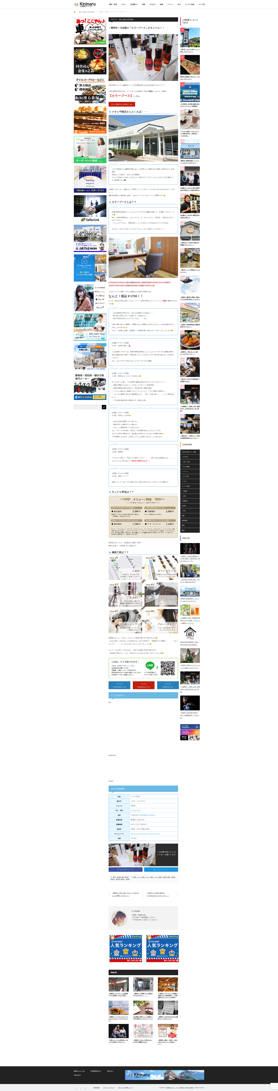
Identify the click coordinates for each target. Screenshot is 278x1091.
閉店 (183, 525)
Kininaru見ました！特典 (189, 452)
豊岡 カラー (146, 877)
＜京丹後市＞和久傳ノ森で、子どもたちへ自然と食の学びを (190, 581)
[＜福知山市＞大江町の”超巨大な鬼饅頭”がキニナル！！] (190, 230)
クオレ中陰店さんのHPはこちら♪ (122, 104)
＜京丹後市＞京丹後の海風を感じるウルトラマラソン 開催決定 (190, 105)
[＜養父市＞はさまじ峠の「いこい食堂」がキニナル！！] (190, 37)
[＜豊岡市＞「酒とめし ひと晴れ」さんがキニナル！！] (190, 340)
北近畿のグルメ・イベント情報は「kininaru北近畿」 (180, 1087)
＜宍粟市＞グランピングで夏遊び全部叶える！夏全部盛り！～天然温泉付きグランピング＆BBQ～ (167, 995)
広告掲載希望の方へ (96, 1071)
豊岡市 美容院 (125, 879)
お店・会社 (186, 462)
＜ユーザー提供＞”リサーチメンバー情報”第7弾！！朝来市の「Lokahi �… (189, 134)
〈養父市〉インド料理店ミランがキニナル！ (190, 271)
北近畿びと (134, 4)
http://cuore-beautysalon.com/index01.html (145, 834)
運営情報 (184, 520)
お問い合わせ (77, 1075)
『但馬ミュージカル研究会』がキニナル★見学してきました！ (118, 1041)
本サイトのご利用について (125, 1087)
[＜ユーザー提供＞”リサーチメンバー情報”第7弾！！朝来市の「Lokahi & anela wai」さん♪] (190, 119)
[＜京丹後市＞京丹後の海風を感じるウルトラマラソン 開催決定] (190, 92)
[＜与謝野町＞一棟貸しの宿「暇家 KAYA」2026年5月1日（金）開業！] (190, 394)
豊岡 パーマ (154, 877)
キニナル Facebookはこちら (119, 685)
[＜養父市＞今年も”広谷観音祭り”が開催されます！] (190, 367)
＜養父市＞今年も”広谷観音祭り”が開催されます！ (190, 380)
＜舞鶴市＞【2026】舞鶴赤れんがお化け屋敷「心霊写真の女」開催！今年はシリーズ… (190, 559)
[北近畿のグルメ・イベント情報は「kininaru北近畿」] (85, 4)
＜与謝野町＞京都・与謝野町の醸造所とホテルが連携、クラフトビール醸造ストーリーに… (190, 620)
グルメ (123, 4)
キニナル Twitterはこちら (168, 685)
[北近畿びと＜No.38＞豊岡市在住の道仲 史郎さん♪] (190, 203)
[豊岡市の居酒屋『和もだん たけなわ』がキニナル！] (190, 65)
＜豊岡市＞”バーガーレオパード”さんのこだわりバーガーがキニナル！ (118, 1019)
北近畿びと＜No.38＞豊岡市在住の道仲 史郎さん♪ (189, 216)
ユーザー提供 (189, 4)
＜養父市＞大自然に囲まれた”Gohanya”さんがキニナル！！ (158, 894)
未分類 (184, 506)
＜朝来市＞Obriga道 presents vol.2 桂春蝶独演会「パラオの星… (189, 715)
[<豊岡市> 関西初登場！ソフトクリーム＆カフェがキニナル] (190, 149)
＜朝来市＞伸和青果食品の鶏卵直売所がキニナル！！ (190, 326)
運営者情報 (97, 1087)
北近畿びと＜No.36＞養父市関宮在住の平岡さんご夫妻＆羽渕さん (190, 189)
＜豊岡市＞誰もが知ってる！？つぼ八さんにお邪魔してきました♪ (125, 894)
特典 (143, 4)
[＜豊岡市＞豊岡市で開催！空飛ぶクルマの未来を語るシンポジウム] (190, 285)
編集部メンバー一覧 (79, 1071)
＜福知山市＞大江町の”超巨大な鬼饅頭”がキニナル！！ (189, 244)
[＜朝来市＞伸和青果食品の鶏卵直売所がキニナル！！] (190, 312)
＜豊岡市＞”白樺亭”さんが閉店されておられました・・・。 (143, 994)
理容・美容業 (122, 19)
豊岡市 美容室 (115, 879)
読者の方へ (110, 1071)
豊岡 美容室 (163, 877)
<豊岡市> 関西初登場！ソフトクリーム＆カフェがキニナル (189, 162)
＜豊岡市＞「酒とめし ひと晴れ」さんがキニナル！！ (189, 353)
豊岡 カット (137, 877)
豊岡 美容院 (171, 877)
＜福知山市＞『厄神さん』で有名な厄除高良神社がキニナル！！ (190, 437)
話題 (161, 4)
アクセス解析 (186, 466)
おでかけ (153, 4)
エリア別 (202, 4)
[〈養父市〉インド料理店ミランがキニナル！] (190, 258)
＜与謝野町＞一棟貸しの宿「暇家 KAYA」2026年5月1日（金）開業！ (190, 409)
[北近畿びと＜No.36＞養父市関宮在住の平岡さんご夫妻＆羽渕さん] (190, 176)
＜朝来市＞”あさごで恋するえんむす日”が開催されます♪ (142, 1041)
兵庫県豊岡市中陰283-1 (147, 815)
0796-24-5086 (135, 810)
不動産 (185, 491)
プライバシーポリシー (109, 1087)
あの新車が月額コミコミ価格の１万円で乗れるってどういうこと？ (143, 1018)
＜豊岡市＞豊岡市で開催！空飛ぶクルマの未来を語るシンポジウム (190, 298)
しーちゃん (136, 911)
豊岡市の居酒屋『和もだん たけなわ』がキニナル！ (190, 78)
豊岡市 (132, 19)
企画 (184, 496)
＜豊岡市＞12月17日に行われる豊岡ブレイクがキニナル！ (168, 1018)
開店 (183, 530)
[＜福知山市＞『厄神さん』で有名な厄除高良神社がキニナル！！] (190, 424)
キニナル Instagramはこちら (143, 685)
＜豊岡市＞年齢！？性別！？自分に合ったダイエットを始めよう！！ (167, 1042)
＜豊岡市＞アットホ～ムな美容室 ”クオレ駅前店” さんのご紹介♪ (118, 994)
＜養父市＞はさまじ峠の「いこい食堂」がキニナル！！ (190, 50)
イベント (170, 4)
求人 (179, 4)
